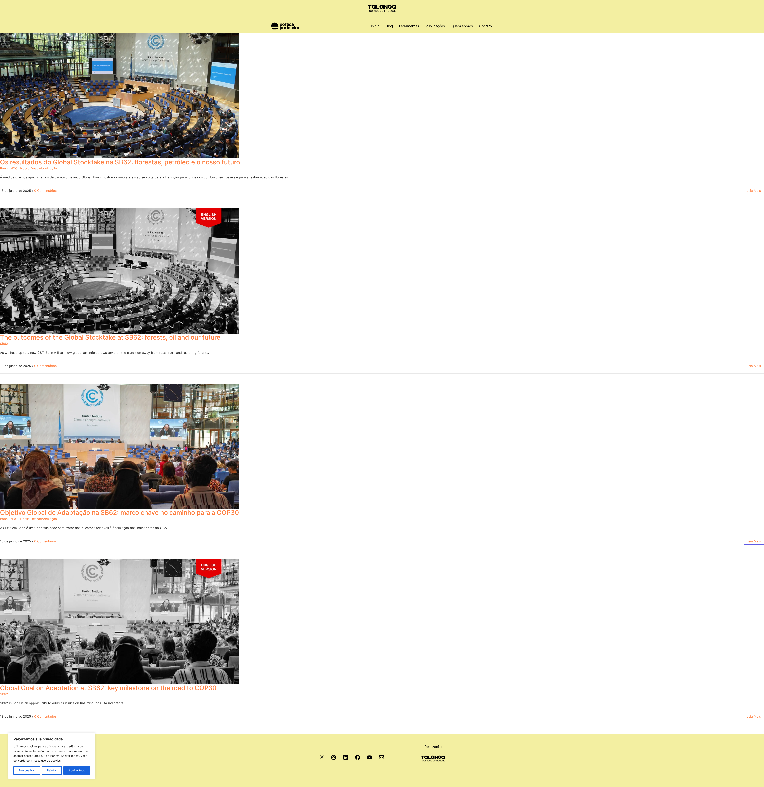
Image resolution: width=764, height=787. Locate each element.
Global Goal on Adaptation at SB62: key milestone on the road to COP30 (108, 688)
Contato (485, 26)
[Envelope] (381, 757)
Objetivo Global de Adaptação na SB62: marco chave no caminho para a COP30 (119, 512)
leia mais (754, 191)
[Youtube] (369, 757)
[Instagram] (334, 757)
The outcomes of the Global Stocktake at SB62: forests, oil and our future (110, 337)
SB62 (4, 344)
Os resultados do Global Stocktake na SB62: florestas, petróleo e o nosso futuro (120, 162)
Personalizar (27, 770)
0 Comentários (45, 191)
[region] (52, 756)
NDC (14, 168)
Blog (389, 26)
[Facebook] (358, 757)
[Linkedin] (346, 757)
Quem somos (462, 26)
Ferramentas (409, 26)
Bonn (4, 168)
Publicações (435, 26)
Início (375, 26)
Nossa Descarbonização (38, 168)
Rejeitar (52, 770)
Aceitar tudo (77, 770)
